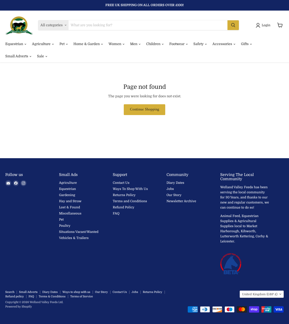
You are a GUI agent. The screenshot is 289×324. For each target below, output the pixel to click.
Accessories (222, 44)
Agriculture (41, 44)
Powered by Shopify (18, 306)
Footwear (177, 44)
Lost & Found (69, 207)
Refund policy (14, 296)
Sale (41, 56)
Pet (62, 44)
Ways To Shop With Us (130, 189)
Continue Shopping (144, 109)
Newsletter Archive (181, 201)
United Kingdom (259, 294)
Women (115, 44)
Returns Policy (124, 195)
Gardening (67, 195)
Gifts (245, 44)
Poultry (64, 226)
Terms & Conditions (52, 296)
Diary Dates (175, 183)
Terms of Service (81, 296)
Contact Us (121, 183)
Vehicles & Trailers (74, 238)
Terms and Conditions (130, 201)
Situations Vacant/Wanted (78, 232)
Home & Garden (86, 44)
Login (266, 25)
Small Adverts (17, 56)
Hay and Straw (70, 201)
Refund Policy (123, 207)
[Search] (233, 25)
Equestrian (14, 44)
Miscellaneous (70, 213)
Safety (198, 44)
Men (134, 44)
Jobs (170, 189)
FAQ (116, 213)
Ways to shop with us (76, 292)
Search (9, 292)
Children (153, 44)
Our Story (174, 195)
